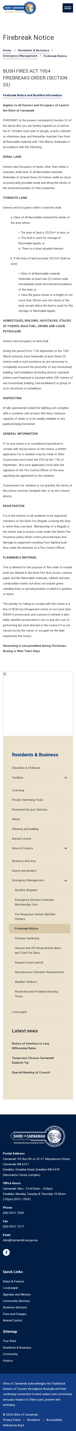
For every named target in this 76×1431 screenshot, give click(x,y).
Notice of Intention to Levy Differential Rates (30, 1046)
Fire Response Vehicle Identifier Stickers (35, 917)
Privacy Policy (12, 1420)
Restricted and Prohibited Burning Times (36, 994)
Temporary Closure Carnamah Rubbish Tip (33, 1060)
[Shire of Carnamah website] (19, 8)
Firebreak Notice (26, 928)
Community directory (16, 1301)
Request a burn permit (29, 962)
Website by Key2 (13, 1425)
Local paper (19, 1012)
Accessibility (54, 1420)
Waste (16, 819)
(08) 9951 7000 (13, 1213)
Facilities (17, 777)
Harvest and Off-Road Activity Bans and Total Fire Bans (38, 950)
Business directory (24, 861)
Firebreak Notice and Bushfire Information (32, 95)
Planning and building (25, 829)
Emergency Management (20, 56)
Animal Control (21, 838)
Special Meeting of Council (31, 1072)
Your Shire (9, 1341)
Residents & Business (33, 50)
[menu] (68, 7)
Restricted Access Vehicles (29, 809)
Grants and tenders (24, 871)
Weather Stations (26, 982)
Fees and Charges (14, 1314)
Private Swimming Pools (27, 800)
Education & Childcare (26, 768)
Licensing (18, 790)
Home (7, 50)
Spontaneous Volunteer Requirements (39, 972)
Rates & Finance (22, 848)
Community (10, 1354)
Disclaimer (33, 1420)
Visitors (8, 1360)
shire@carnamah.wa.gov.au (20, 1240)
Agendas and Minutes (17, 1294)
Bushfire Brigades (26, 890)
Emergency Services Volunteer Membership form (34, 902)
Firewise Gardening (27, 938)
